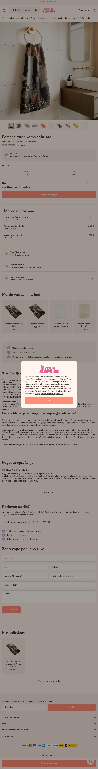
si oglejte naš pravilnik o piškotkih (49, 393)
